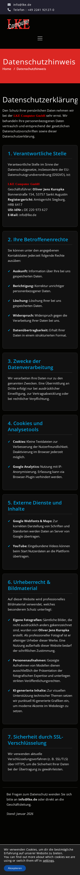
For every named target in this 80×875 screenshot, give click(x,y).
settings (48, 860)
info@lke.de (22, 5)
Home (6, 69)
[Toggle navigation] (40, 38)
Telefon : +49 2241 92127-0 (33, 10)
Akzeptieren (15, 868)
